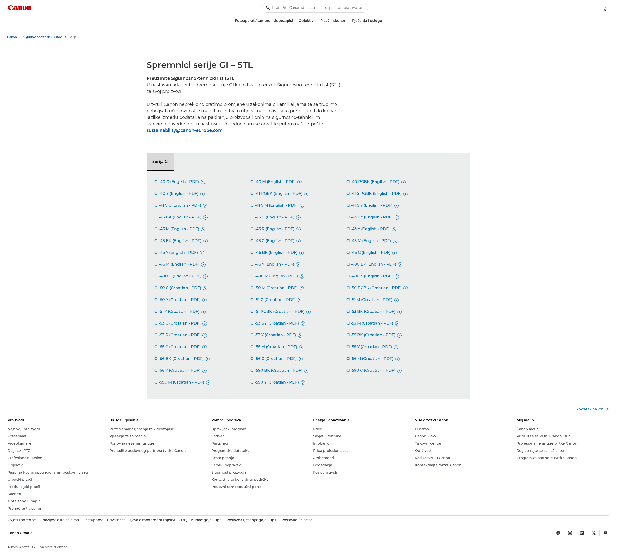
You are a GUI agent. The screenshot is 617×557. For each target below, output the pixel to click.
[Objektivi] (316, 20)
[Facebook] (558, 533)
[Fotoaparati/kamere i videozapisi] (295, 20)
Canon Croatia (20, 533)
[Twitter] (594, 533)
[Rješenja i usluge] (384, 20)
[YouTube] (605, 533)
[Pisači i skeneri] (348, 20)
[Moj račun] (605, 9)
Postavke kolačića (297, 520)
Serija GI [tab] (160, 161)
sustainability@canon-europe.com (185, 130)
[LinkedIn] (582, 533)
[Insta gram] (570, 533)
